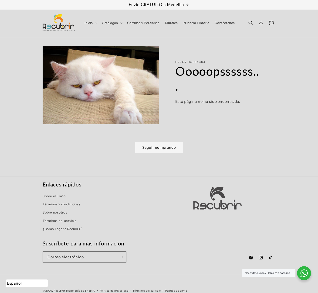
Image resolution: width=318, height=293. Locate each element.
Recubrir (59, 290)
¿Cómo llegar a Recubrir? (62, 229)
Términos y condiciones (61, 204)
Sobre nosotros (55, 212)
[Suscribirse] (121, 257)
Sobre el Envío (54, 196)
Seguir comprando (159, 147)
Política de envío (176, 290)
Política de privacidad (114, 290)
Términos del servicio (60, 221)
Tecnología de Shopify (80, 290)
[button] (90, 23)
